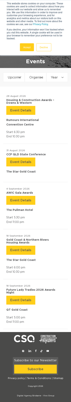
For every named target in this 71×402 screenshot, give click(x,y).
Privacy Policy (40, 24)
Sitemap (58, 378)
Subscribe (35, 369)
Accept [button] (27, 47)
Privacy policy (16, 378)
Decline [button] (44, 47)
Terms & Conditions (39, 378)
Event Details (20, 110)
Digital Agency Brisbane (29, 396)
